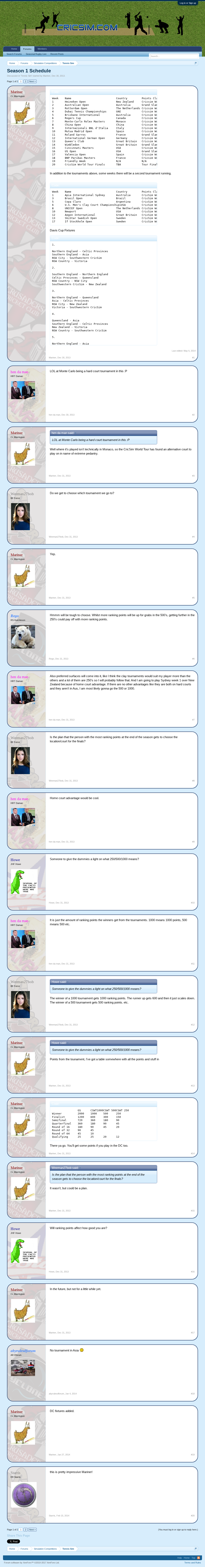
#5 (193, 598)
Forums (27, 49)
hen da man (54, 415)
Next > (32, 81)
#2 (193, 415)
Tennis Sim (26, 76)
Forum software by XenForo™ (31, 1562)
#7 (193, 720)
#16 (193, 1271)
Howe (51, 902)
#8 (193, 781)
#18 (193, 1393)
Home (14, 49)
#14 (193, 1153)
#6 (193, 659)
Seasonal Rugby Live (36, 54)
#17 (193, 1332)
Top (193, 1558)
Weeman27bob (56, 537)
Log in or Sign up (188, 3)
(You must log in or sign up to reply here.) (178, 1529)
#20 (193, 1515)
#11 (193, 963)
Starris (52, 1515)
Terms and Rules (192, 1562)
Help (179, 1558)
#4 (193, 537)
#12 (193, 1024)
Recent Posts (57, 54)
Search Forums (14, 54)
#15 (193, 1210)
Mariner (46, 76)
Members (42, 49)
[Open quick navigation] (195, 63)
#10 (193, 902)
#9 (193, 841)
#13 (193, 1085)
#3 (193, 476)
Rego (51, 659)
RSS (198, 1557)
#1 (193, 357)
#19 (193, 1454)
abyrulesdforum (56, 1393)
